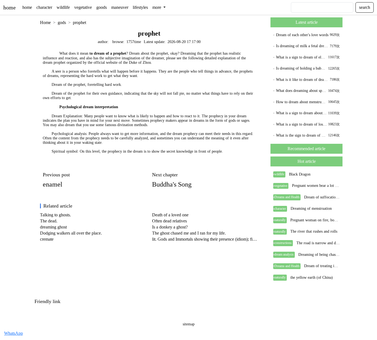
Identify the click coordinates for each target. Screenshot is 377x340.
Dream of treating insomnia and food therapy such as (322, 266)
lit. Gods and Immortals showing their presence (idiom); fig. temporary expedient (205, 239)
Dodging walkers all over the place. (71, 233)
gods (62, 22)
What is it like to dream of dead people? (302, 80)
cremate (47, 239)
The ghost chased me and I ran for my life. (189, 233)
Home (45, 22)
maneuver (119, 7)
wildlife (63, 7)
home (9, 7)
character (44, 7)
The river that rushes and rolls (313, 231)
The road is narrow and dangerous (318, 243)
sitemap (189, 324)
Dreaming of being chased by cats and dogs (319, 255)
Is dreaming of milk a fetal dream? (302, 46)
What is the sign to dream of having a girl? (301, 135)
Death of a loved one (170, 214)
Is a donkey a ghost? (170, 227)
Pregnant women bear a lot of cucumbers (316, 186)
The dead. (48, 221)
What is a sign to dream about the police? (301, 113)
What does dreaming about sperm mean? (301, 91)
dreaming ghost (53, 227)
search (364, 7)
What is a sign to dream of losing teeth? (301, 124)
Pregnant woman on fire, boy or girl (315, 220)
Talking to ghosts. (55, 214)
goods (101, 7)
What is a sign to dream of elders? (301, 57)
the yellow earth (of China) (311, 277)
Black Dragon (299, 174)
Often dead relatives (169, 221)
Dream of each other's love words (302, 35)
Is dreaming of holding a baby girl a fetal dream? (301, 68)
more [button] (157, 7)
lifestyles (140, 7)
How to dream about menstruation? (301, 102)
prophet (79, 22)
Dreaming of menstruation (311, 208)
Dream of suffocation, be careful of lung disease (322, 197)
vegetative (83, 7)
